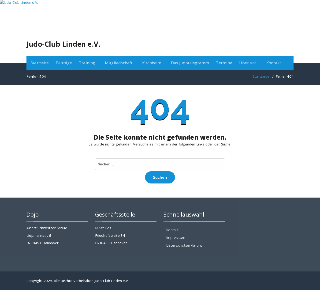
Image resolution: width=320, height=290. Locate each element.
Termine (224, 62)
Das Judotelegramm (190, 62)
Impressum (175, 237)
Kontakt (273, 62)
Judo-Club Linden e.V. (63, 44)
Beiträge (64, 62)
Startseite (40, 62)
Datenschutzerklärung (184, 245)
